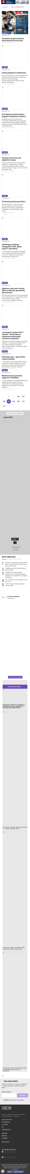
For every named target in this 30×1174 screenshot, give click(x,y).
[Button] (15, 542)
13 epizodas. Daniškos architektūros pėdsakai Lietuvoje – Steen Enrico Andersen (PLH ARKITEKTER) (14, 706)
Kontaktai (4, 1138)
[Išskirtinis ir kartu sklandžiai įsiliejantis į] (15, 639)
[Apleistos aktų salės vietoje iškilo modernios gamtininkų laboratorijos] (15, 272)
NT (3, 1127)
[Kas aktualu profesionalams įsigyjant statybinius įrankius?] (15, 98)
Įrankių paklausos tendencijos (14, 73)
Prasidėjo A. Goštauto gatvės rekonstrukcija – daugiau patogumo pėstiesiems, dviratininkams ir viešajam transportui (16, 575)
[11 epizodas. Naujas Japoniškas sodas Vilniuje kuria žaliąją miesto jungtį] (15, 889)
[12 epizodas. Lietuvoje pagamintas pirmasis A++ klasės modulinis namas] (15, 768)
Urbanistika (6, 1129)
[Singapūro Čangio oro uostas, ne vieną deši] (15, 613)
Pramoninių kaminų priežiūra (13, 202)
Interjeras (6, 1122)
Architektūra (7, 1119)
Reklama (4, 1135)
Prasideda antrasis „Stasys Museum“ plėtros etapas (15, 569)
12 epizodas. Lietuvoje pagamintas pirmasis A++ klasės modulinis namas (15, 827)
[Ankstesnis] (4, 396)
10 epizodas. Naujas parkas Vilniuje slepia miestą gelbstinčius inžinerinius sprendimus (15, 1069)
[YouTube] (11, 1144)
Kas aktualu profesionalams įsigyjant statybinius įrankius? (14, 115)
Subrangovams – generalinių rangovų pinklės (13, 358)
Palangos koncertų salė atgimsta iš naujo (11, 159)
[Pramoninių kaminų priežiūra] (15, 185)
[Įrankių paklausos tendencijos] (15, 56)
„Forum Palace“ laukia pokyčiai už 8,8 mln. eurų (16, 580)
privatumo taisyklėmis (17, 1100)
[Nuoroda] (15, 682)
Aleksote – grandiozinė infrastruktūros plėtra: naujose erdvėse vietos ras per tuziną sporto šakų (16, 564)
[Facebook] (2, 1144)
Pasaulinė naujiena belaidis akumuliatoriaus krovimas (13, 40)
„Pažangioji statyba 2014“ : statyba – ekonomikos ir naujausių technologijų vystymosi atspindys (13, 335)
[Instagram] (8, 1144)
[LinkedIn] (5, 1144)
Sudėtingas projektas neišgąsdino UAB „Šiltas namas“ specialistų (12, 247)
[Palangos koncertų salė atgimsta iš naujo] (15, 142)
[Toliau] (9, 406)
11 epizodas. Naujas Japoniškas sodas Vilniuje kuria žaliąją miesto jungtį (14, 948)
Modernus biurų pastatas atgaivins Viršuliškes (12, 377)
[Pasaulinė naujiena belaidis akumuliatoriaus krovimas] (15, 22)
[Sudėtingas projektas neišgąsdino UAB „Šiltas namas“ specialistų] (15, 228)
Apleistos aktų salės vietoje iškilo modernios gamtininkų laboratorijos (13, 290)
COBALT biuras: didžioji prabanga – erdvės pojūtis (15, 584)
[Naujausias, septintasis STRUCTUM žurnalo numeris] (15, 655)
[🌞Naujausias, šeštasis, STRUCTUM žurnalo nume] (15, 667)
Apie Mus (4, 1133)
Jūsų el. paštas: (7, 1092)
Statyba (5, 33)
